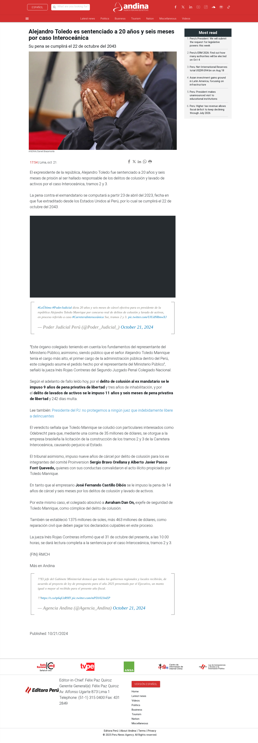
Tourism (136, 18)
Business (120, 18)
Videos (186, 18)
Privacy (152, 730)
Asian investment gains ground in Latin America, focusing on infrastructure (208, 81)
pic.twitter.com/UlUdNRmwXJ (147, 317)
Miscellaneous (167, 18)
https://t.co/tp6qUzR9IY (56, 598)
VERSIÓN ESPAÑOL (145, 684)
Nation (150, 18)
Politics (105, 18)
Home (135, 691)
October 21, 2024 (137, 327)
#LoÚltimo (44, 307)
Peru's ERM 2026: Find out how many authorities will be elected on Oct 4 (208, 56)
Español (37, 7)
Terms (142, 730)
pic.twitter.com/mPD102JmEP (91, 598)
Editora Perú (111, 730)
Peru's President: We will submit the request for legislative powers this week (208, 42)
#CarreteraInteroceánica (88, 317)
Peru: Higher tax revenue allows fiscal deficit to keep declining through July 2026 (208, 109)
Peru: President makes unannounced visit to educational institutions (203, 95)
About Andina (128, 730)
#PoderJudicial (62, 307)
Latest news (87, 18)
